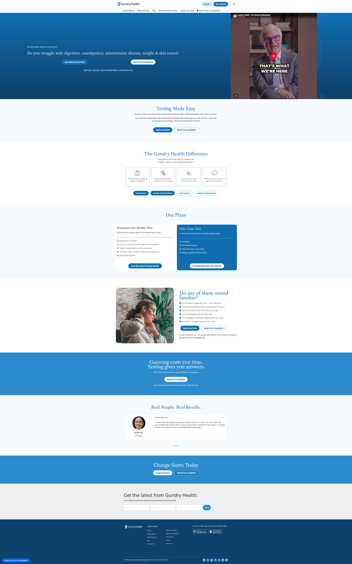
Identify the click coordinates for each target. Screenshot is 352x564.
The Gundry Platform (172, 533)
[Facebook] (204, 560)
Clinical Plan (170, 537)
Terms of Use (164, 560)
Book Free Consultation (209, 10)
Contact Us (150, 544)
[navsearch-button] (234, 4)
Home (149, 531)
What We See (143, 10)
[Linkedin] (222, 560)
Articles (168, 540)
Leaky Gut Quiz (187, 10)
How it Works (129, 10)
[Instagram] (215, 560)
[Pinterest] (226, 560)
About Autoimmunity (167, 10)
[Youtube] (211, 560)
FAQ (154, 10)
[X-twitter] (207, 560)
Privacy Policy (155, 560)
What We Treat (152, 537)
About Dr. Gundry (171, 530)
